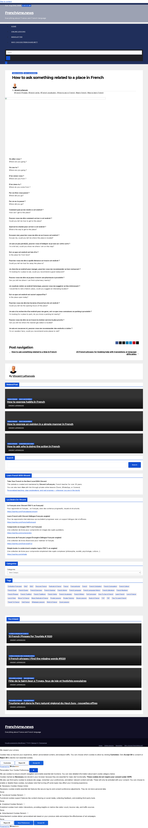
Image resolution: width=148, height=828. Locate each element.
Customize (7, 763)
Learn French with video (26, 443)
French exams (23, 590)
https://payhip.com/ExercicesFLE (19, 544)
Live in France (131, 594)
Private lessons (55, 598)
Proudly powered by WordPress (15, 743)
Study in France (94, 598)
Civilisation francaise (15, 586)
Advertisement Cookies (11, 813)
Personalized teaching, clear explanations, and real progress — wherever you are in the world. (43, 490)
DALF (25, 586)
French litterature (108, 590)
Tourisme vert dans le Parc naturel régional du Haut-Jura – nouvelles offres (53, 703)
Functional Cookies (9, 795)
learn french (120, 594)
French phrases (17, 73)
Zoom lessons (64, 602)
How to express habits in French (26, 401)
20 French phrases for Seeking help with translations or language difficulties (106, 353)
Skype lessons (81, 598)
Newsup (34, 743)
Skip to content (6, 2)
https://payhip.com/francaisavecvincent (22, 512)
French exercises (36, 590)
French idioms (62, 590)
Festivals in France (55, 586)
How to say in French (30, 73)
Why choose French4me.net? (24, 42)
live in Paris (12, 598)
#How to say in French (66, 93)
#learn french (81, 93)
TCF (103, 598)
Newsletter (16, 37)
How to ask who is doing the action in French (33, 446)
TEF (108, 598)
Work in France (52, 602)
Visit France (25, 602)
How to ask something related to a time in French (34, 352)
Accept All (36, 763)
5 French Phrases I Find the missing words (21, 656)
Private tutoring (68, 598)
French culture (124, 586)
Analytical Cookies (9, 804)
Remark (20, 795)
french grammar (49, 590)
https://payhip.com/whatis (17, 554)
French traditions (40, 594)
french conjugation (110, 586)
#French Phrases (20, 93)
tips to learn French (119, 598)
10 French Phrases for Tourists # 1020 (30, 636)
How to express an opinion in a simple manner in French (40, 424)
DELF (31, 586)
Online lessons (18, 32)
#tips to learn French (95, 93)
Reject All (22, 763)
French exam (12, 590)
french (84, 586)
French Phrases (13, 594)
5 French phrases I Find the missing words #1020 (37, 658)
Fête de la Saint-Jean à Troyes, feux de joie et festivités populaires (47, 680)
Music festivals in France (40, 598)
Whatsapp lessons (38, 602)
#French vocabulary (48, 93)
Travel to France (13, 602)
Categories (11, 569)
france (66, 586)
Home (13, 26)
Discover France (41, 586)
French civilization (95, 586)
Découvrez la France (15, 678)
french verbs (52, 594)
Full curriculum (91, 594)
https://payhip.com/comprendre (19, 533)
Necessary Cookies (9, 786)
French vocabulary (65, 594)
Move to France (23, 598)
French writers (79, 594)
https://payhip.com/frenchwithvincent (21, 522)
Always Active (22, 786)
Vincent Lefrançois (21, 90)
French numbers (122, 590)
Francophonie (75, 586)
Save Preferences (24, 823)
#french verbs (33, 93)
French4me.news (19, 13)
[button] (5, 48)
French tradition (26, 594)
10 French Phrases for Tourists (18, 633)
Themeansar (43, 743)
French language (75, 590)
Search (10, 458)
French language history (91, 590)
